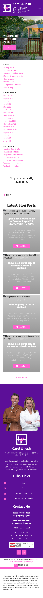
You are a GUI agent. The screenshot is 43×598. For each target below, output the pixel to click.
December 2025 (9, 121)
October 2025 (8, 127)
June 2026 (7, 104)
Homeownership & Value (13, 73)
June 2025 (7, 138)
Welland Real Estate (11, 166)
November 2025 (9, 124)
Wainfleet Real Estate (12, 163)
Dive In (10, 47)
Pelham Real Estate (11, 157)
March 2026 (8, 113)
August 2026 (8, 98)
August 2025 (8, 132)
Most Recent (8, 95)
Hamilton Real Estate (11, 152)
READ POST (22, 246)
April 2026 (7, 110)
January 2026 (8, 118)
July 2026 (6, 101)
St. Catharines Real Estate (13, 160)
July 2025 (6, 135)
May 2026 (7, 107)
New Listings (8, 79)
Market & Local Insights (13, 76)
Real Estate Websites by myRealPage (21, 562)
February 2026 (9, 115)
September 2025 (10, 130)
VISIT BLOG (21, 377)
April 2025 (7, 141)
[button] (21, 545)
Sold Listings (8, 88)
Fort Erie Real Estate (11, 149)
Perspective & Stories (12, 85)
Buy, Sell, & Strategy (11, 70)
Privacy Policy (34, 559)
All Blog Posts (8, 68)
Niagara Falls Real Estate (13, 155)
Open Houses (8, 82)
